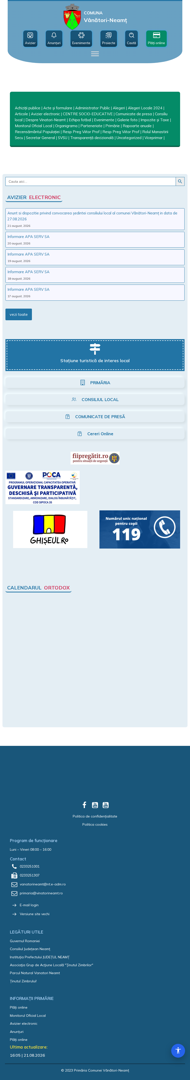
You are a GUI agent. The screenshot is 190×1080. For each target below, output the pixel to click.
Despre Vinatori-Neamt (45, 119)
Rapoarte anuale (137, 125)
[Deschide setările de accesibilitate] (178, 1051)
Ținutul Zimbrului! (23, 981)
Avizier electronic (45, 114)
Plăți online (18, 1007)
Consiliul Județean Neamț (30, 949)
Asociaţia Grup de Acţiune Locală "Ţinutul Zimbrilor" (51, 965)
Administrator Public (92, 108)
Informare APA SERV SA (28, 236)
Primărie (112, 125)
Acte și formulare (57, 108)
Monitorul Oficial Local (33, 125)
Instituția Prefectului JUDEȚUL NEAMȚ (40, 957)
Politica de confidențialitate (95, 816)
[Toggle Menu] (95, 53)
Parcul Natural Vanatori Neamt (35, 973)
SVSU (62, 137)
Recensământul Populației (37, 131)
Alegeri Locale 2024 (145, 108)
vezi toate (19, 314)
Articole (21, 114)
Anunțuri (17, 1031)
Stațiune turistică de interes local (95, 360)
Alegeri (119, 108)
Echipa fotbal (80, 119)
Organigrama (66, 125)
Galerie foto (127, 119)
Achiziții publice (27, 108)
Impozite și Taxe (155, 119)
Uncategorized (129, 137)
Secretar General (40, 137)
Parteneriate (91, 125)
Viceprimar (153, 137)
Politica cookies (95, 824)
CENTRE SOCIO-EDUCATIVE (88, 114)
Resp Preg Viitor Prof (81, 131)
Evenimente (104, 119)
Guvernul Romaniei (25, 941)
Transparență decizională (92, 137)
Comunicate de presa (134, 114)
